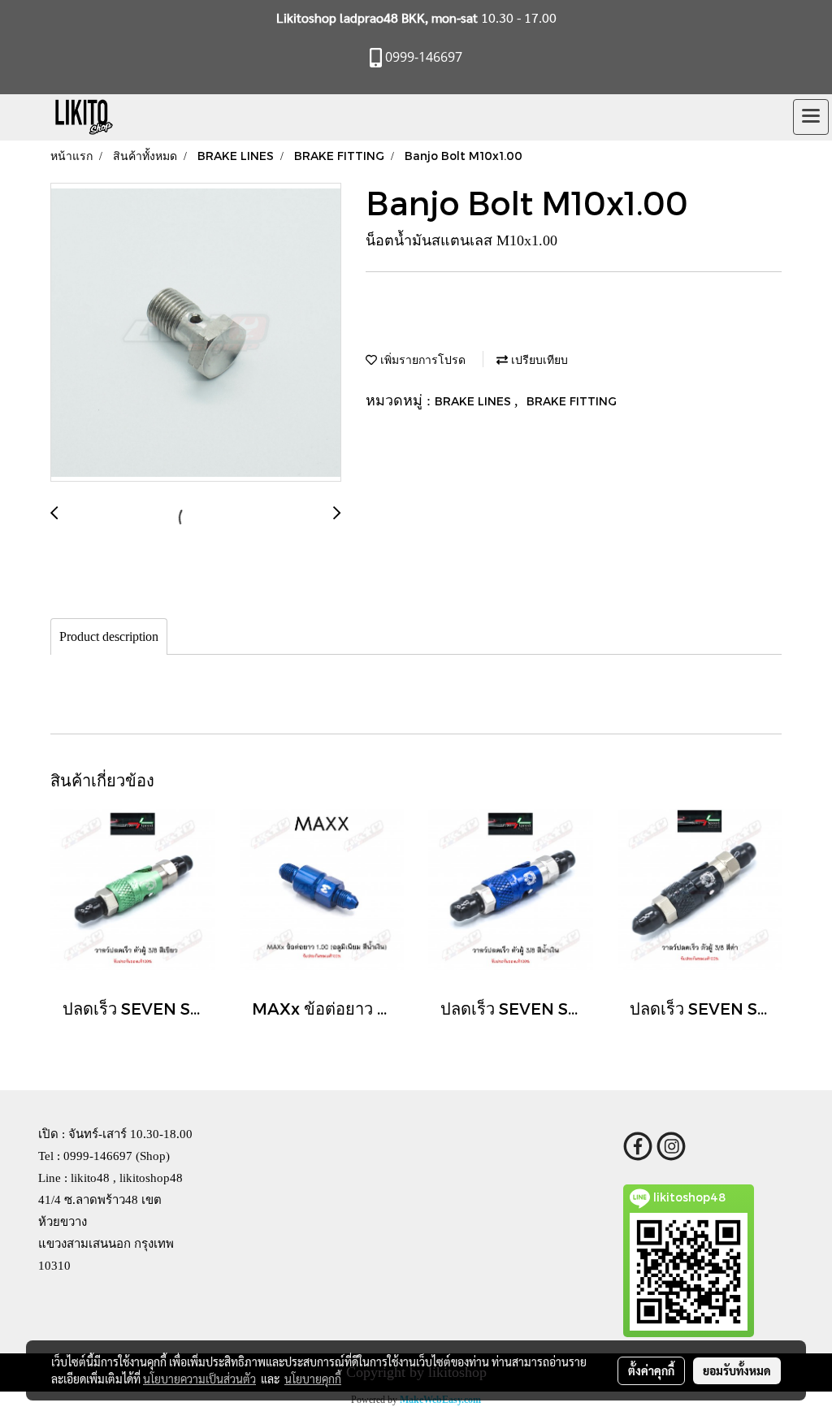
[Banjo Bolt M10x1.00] (195, 333)
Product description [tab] (108, 636)
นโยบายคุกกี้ (312, 1378)
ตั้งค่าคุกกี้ (651, 1370)
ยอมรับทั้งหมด (737, 1370)
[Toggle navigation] (811, 117)
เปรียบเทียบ (538, 359)
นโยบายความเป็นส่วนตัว (199, 1378)
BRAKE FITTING (571, 401)
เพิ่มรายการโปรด (421, 359)
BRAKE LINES (474, 401)
